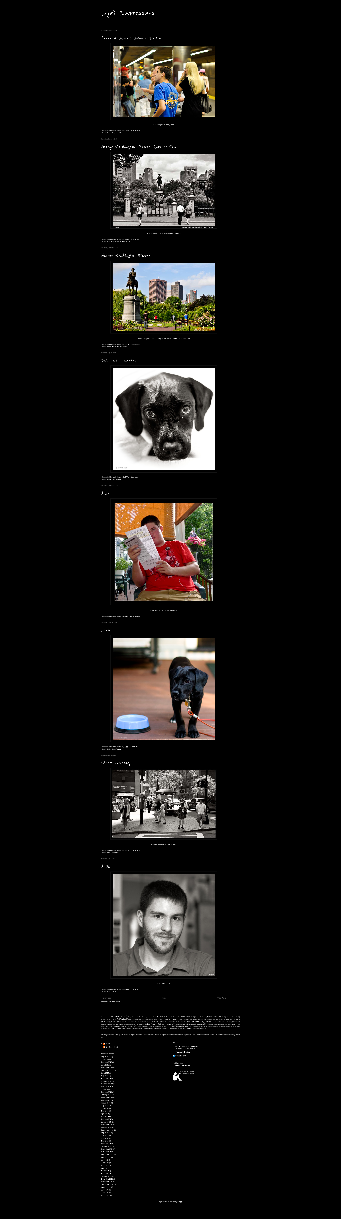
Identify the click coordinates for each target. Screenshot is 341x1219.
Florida (188, 1021)
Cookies (208, 1019)
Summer (156, 1028)
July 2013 (104, 1106)
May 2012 (104, 1141)
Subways (122, 133)
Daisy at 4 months (118, 360)
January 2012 (106, 1146)
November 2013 (107, 1097)
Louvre (164, 1024)
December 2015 (107, 1068)
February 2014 (106, 1092)
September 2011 (107, 1155)
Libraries (141, 1024)
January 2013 (106, 1122)
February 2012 (106, 1144)
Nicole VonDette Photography (186, 1046)
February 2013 (106, 1119)
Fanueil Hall (154, 1021)
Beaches (160, 1017)
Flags (181, 1021)
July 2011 (104, 1160)
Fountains (208, 1021)
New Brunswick (219, 1024)
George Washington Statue (125, 255)
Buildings (111, 1019)
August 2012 (105, 1133)
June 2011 (105, 1163)
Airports (103, 1017)
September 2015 (107, 1070)
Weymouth (181, 1028)
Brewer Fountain (232, 1017)
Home (164, 998)
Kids (116, 1024)
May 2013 (104, 1111)
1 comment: (135, 477)
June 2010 (105, 1193)
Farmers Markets (172, 1021)
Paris (137, 1026)
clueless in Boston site (181, 338)
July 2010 (104, 1190)
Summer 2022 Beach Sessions (185, 1048)
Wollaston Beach (199, 1028)
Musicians (210, 1024)
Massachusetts (180, 1024)
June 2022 (105, 1059)
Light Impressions (128, 13)
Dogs (113, 479)
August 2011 (105, 1157)
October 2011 (106, 1152)
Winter (188, 1028)
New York (104, 1026)
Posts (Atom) (115, 1002)
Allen (105, 493)
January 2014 (106, 1095)
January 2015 (106, 1081)
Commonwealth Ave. (196, 1019)
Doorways (121, 1021)
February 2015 (106, 1078)
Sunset (164, 1028)
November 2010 (107, 1182)
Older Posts (221, 998)
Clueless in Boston (112, 1047)
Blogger (180, 1202)
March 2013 (105, 1116)
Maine (171, 1024)
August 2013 (105, 1103)
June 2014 (105, 1089)
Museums (200, 1024)
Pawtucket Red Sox (148, 1026)
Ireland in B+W (180, 1056)
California (121, 1019)
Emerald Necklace (142, 1021)
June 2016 (105, 1065)
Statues (128, 241)
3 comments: (135, 239)
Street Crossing (115, 763)
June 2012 (105, 1138)
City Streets (115, 852)
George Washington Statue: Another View (138, 147)
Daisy (109, 479)
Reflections (195, 1026)
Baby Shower (132, 1017)
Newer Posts (106, 998)
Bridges (103, 1019)
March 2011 (105, 1171)
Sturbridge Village (137, 1028)
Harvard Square (112, 133)
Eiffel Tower (130, 1021)
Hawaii (229, 1021)
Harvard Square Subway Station (131, 38)
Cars (130, 1019)
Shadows (237, 1026)
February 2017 (106, 1062)
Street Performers (123, 1028)
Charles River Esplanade (162, 1019)
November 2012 (107, 1125)
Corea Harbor (229, 1019)
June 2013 (105, 1108)
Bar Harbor (142, 1017)
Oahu (131, 1026)
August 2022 (105, 1057)
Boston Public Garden (118, 241)
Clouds (186, 1019)
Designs (106, 1021)
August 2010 (105, 1187)
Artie (105, 866)
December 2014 (107, 1084)
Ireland (110, 1024)
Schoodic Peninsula (225, 1026)
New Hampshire (232, 1024)
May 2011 (104, 1165)
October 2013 (106, 1100)
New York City (114, 1026)
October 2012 (106, 1127)
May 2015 (104, 1076)
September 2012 (107, 1130)
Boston (175, 1017)
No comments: (136, 130)
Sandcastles (213, 1026)
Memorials (190, 1024)
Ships (105, 1028)
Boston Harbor (199, 1017)
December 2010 (107, 1179)
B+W (108, 241)
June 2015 (105, 1073)
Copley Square (218, 1019)
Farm (162, 1021)
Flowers (196, 1021)
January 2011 (106, 1176)
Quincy (187, 1026)
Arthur (108, 1043)
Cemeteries (138, 1019)
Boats (168, 1017)
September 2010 (107, 1184)
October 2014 (106, 1087)
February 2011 (106, 1173)
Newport (124, 1026)
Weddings (172, 1028)
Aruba (111, 1017)
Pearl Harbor (161, 1026)
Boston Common (186, 1017)
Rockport (204, 1026)
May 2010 (104, 1195)
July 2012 (104, 1136)
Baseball (151, 1017)
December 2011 (107, 1149)
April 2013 (105, 1114)
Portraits (118, 479)
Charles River (148, 1019)
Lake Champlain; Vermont (128, 1024)
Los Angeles (152, 1024)
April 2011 (105, 1168)
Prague (179, 1026)
